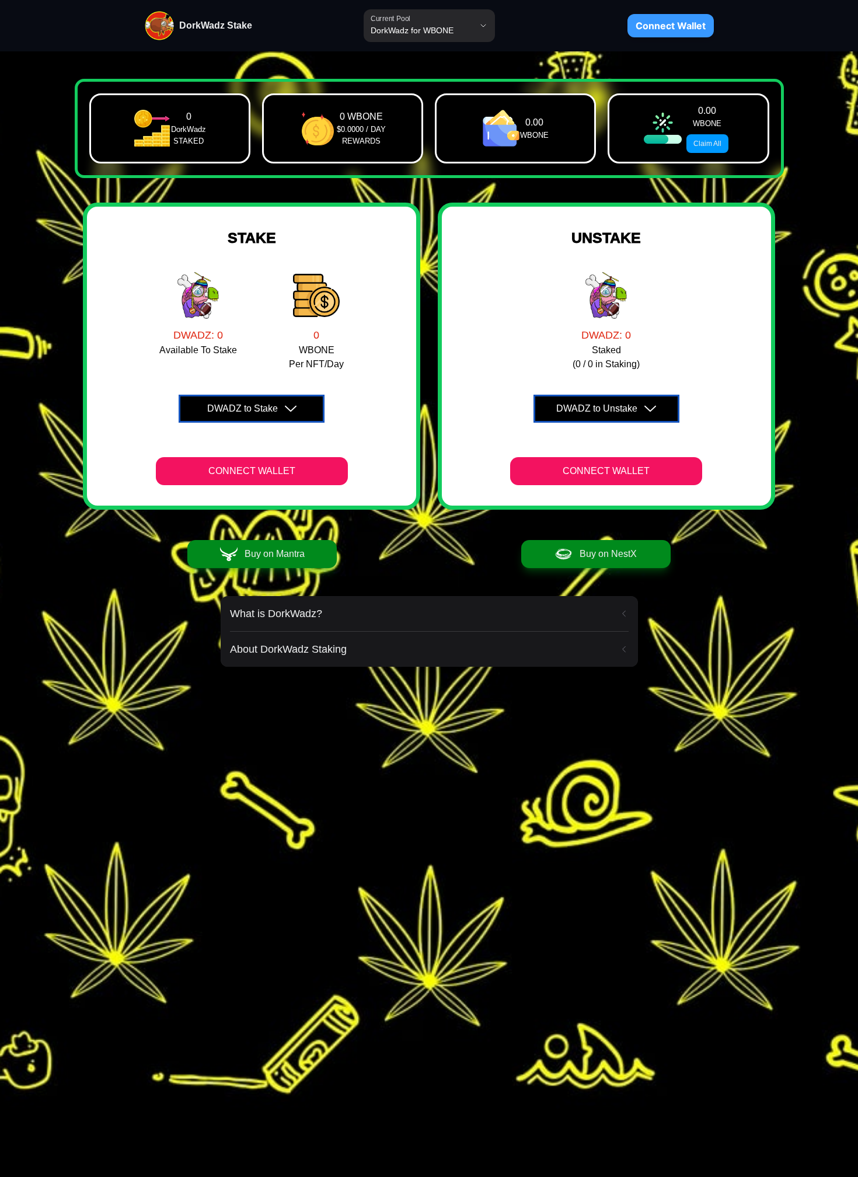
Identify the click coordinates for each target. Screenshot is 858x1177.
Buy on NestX (608, 554)
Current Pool (390, 19)
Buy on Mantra (275, 554)
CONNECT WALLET (251, 471)
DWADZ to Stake (242, 408)
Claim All (707, 144)
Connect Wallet (671, 26)
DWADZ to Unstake (596, 408)
